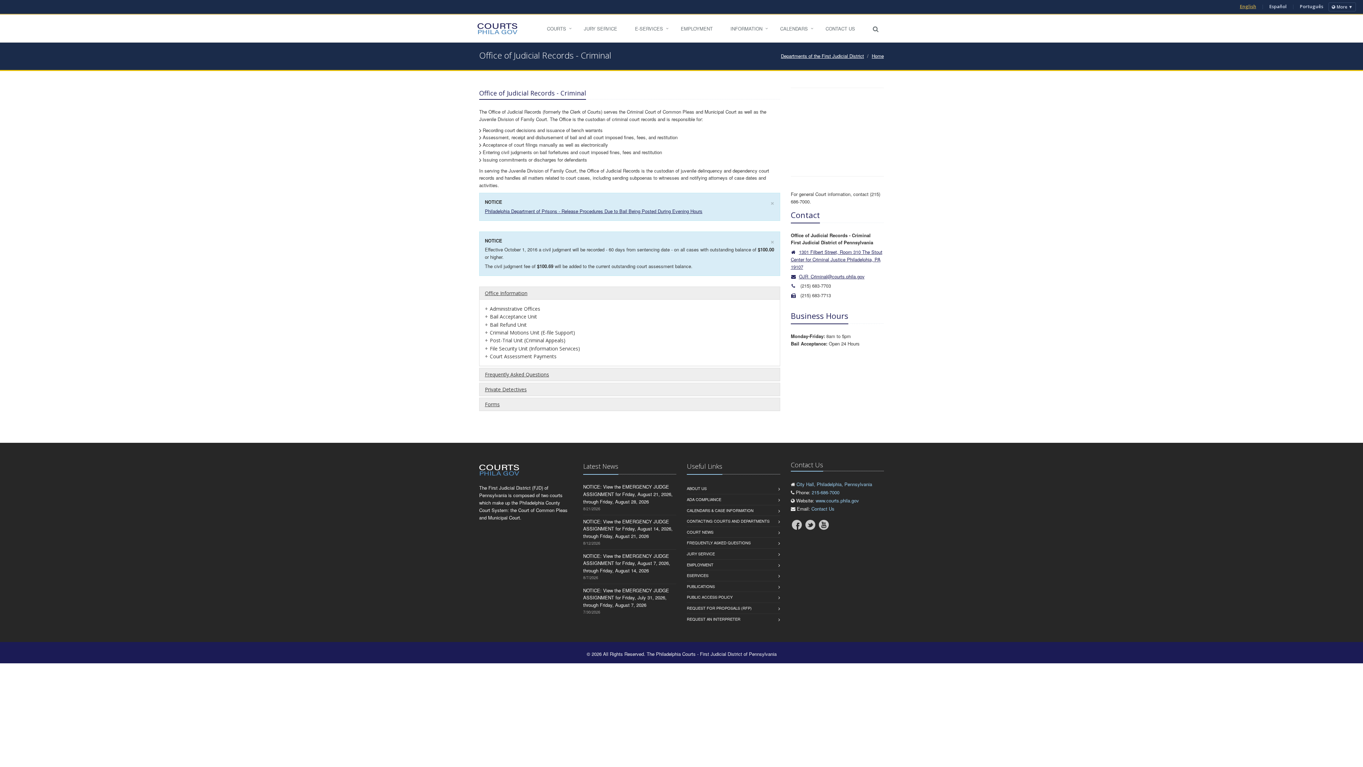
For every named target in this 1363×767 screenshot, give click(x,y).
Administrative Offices (515, 308)
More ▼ (1345, 7)
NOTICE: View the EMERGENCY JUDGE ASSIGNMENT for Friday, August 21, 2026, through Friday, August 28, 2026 (628, 494)
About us (697, 488)
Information (746, 28)
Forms (492, 404)
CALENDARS (794, 28)
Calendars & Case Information (720, 510)
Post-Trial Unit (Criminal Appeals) (527, 340)
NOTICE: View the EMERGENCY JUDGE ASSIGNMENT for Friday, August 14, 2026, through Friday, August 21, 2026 (628, 529)
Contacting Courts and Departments (728, 521)
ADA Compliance (704, 499)
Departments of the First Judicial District (822, 56)
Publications (701, 586)
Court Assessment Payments (523, 356)
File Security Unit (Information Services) (535, 348)
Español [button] (1278, 6)
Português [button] (1311, 6)
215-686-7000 (825, 492)
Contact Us (840, 28)
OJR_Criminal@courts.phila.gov (832, 276)
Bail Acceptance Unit (513, 316)
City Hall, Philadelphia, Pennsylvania (834, 484)
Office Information (506, 293)
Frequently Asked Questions (517, 374)
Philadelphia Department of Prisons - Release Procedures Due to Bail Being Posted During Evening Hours (593, 211)
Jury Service (600, 28)
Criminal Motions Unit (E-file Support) (532, 332)
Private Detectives (506, 389)
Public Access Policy (710, 597)
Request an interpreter (713, 619)
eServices (697, 575)
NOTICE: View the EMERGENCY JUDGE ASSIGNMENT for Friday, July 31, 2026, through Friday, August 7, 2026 (626, 598)
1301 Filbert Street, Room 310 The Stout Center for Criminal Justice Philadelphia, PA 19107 (836, 259)
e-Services (649, 28)
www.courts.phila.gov (837, 500)
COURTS (556, 28)
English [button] (1248, 6)
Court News (700, 532)
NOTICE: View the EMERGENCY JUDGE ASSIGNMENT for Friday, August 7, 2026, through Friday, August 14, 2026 (626, 563)
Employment (697, 28)
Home (878, 56)
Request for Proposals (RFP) (719, 608)
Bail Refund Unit (508, 324)
